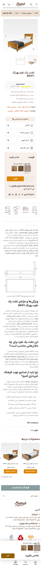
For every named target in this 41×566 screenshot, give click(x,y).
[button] (35, 36)
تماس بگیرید (14, 157)
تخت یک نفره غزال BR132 (10, 464)
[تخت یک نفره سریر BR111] (30, 452)
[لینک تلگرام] (9, 194)
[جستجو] (31, 4)
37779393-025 (30, 529)
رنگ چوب (27, 164)
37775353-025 (17, 529)
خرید (15, 178)
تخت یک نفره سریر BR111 (30, 464)
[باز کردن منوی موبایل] (36, 4)
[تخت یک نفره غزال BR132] (10, 452)
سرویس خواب (26, 13)
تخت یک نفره (7, 13)
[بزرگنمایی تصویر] (33, 49)
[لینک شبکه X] (19, 194)
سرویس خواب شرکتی (22, 111)
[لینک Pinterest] (16, 194)
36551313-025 (30, 520)
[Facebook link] (22, 194)
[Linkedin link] (12, 194)
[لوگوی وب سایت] (20, 4)
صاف (26, 173)
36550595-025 (18, 520)
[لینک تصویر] (11, 537)
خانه (36, 13)
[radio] (27, 168)
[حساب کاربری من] (4, 4)
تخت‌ (16, 13)
